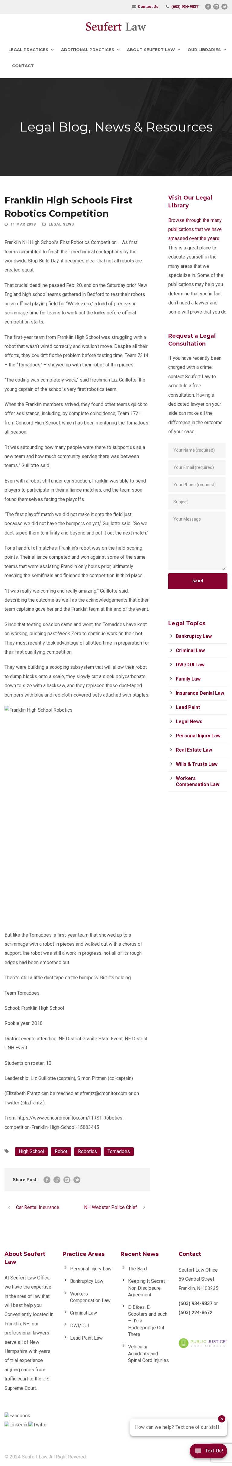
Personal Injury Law (198, 736)
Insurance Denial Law (200, 693)
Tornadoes (119, 1151)
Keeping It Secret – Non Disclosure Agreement (148, 1288)
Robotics (87, 1151)
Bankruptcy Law (194, 636)
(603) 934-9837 (184, 6)
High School (31, 1151)
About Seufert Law (151, 49)
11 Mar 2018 (23, 224)
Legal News (61, 224)
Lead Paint (188, 707)
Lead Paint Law (86, 1338)
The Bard (137, 1269)
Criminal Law (190, 650)
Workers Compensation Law (197, 781)
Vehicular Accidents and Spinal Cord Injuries (148, 1353)
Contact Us (148, 6)
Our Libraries (204, 49)
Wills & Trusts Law (197, 764)
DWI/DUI (79, 1325)
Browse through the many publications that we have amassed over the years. (195, 229)
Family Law (188, 679)
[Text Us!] (208, 1453)
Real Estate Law (194, 750)
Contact (23, 65)
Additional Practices (87, 49)
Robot (61, 1151)
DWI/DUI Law (190, 665)
